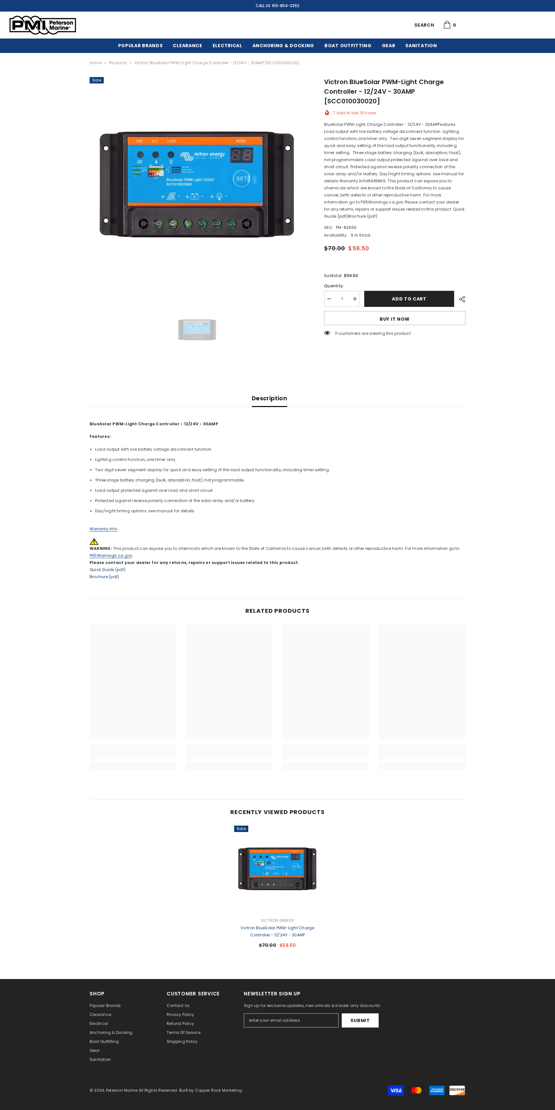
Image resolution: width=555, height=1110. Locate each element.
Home (95, 62)
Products (118, 62)
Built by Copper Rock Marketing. (211, 1090)
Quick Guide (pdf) (108, 569)
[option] (197, 184)
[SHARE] (459, 299)
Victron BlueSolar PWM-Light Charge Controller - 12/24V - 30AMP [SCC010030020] (277, 932)
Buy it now (395, 319)
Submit (360, 1020)
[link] (133, 755)
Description (269, 398)
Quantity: (334, 286)
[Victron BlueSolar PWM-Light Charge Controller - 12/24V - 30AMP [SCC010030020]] (277, 869)
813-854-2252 (285, 5)
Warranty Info (103, 529)
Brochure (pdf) (104, 576)
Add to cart (409, 299)
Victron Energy (277, 920)
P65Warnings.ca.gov (111, 555)
